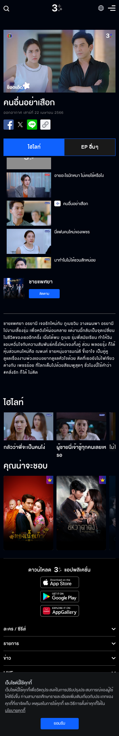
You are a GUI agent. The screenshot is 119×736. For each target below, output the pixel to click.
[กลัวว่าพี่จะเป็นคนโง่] (29, 426)
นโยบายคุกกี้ (15, 710)
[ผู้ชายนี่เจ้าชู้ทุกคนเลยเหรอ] (81, 426)
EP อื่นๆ (89, 147)
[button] (31, 61)
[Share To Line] (32, 124)
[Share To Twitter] (20, 124)
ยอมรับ (59, 723)
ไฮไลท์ (34, 147)
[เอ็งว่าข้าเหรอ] (81, 513)
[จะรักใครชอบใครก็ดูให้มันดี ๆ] (28, 513)
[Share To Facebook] (8, 124)
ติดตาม (44, 293)
